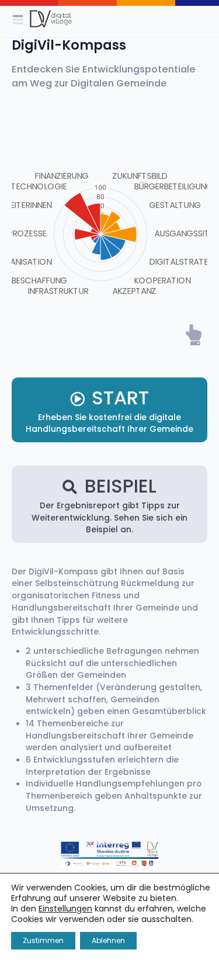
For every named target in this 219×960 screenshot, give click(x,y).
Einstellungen (65, 908)
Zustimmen (43, 940)
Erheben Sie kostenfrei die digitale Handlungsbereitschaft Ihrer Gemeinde (109, 409)
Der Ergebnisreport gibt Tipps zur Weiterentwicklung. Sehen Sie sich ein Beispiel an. (109, 504)
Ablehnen (108, 940)
